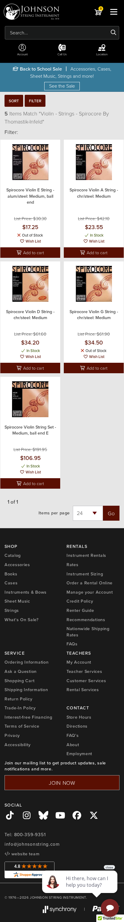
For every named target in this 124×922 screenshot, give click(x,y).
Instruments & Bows (26, 592)
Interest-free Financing (28, 717)
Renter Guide (80, 610)
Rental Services (83, 689)
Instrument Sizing (85, 574)
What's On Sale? (22, 619)
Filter (35, 101)
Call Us (62, 54)
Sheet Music (17, 601)
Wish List (33, 241)
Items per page (54, 513)
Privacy (12, 735)
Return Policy (18, 699)
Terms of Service (22, 726)
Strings (12, 610)
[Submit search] (113, 32)
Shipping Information (26, 689)
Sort (14, 101)
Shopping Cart (19, 680)
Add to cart (33, 252)
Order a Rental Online (90, 583)
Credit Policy (80, 601)
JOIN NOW (62, 782)
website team (24, 854)
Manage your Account (90, 592)
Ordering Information (26, 662)
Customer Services (86, 680)
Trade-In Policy (20, 708)
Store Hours (79, 717)
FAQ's (73, 735)
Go (111, 513)
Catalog (13, 555)
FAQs (72, 644)
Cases (11, 583)
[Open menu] (113, 11)
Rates (73, 564)
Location (101, 54)
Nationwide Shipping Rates (88, 631)
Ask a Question (21, 671)
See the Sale (62, 86)
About (73, 744)
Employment (79, 753)
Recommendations (86, 619)
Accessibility (17, 744)
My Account (79, 662)
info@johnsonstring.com (32, 844)
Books (11, 574)
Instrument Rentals (86, 555)
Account (22, 54)
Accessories (17, 564)
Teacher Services (84, 671)
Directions (77, 726)
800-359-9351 (30, 834)
